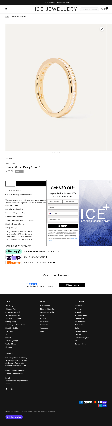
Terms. (50, 240)
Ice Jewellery (80, 321)
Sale (42, 331)
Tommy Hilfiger (81, 344)
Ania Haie (79, 309)
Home (7, 17)
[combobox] (50, 214)
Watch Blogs (10, 344)
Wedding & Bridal (47, 312)
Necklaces (44, 321)
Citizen (78, 334)
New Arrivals (45, 306)
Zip (6, 334)
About (8, 301)
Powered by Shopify (48, 411)
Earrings (43, 318)
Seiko (77, 328)
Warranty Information (14, 315)
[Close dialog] (110, 182)
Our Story (9, 306)
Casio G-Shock (81, 331)
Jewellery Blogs (11, 341)
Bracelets (44, 325)
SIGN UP (62, 226)
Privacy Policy (10, 321)
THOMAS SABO (81, 315)
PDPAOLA (78, 306)
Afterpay (9, 331)
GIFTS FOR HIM (58, 3)
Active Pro (79, 325)
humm (8, 337)
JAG (76, 341)
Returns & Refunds (12, 312)
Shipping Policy (11, 309)
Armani (78, 312)
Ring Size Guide (11, 328)
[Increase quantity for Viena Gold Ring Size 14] (13, 183)
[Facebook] (7, 389)
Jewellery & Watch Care (15, 325)
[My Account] (102, 9)
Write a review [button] (72, 285)
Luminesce (79, 318)
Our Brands (80, 301)
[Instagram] (13, 389)
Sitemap (8, 347)
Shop (42, 301)
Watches (44, 328)
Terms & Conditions (13, 318)
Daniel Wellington (82, 337)
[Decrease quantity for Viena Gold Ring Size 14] (7, 183)
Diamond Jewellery (48, 309)
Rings (42, 315)
